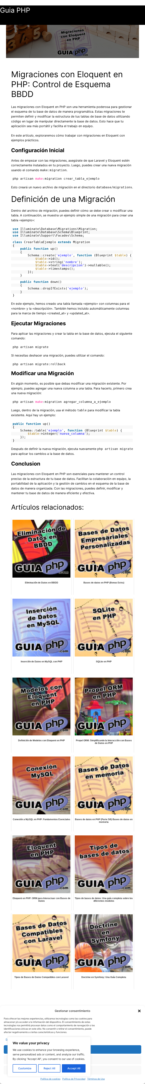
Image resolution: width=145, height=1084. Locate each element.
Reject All (49, 1068)
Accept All (73, 1068)
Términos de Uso (96, 1078)
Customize (24, 1068)
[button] (139, 1011)
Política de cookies (50, 1078)
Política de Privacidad (73, 1078)
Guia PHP (15, 10)
